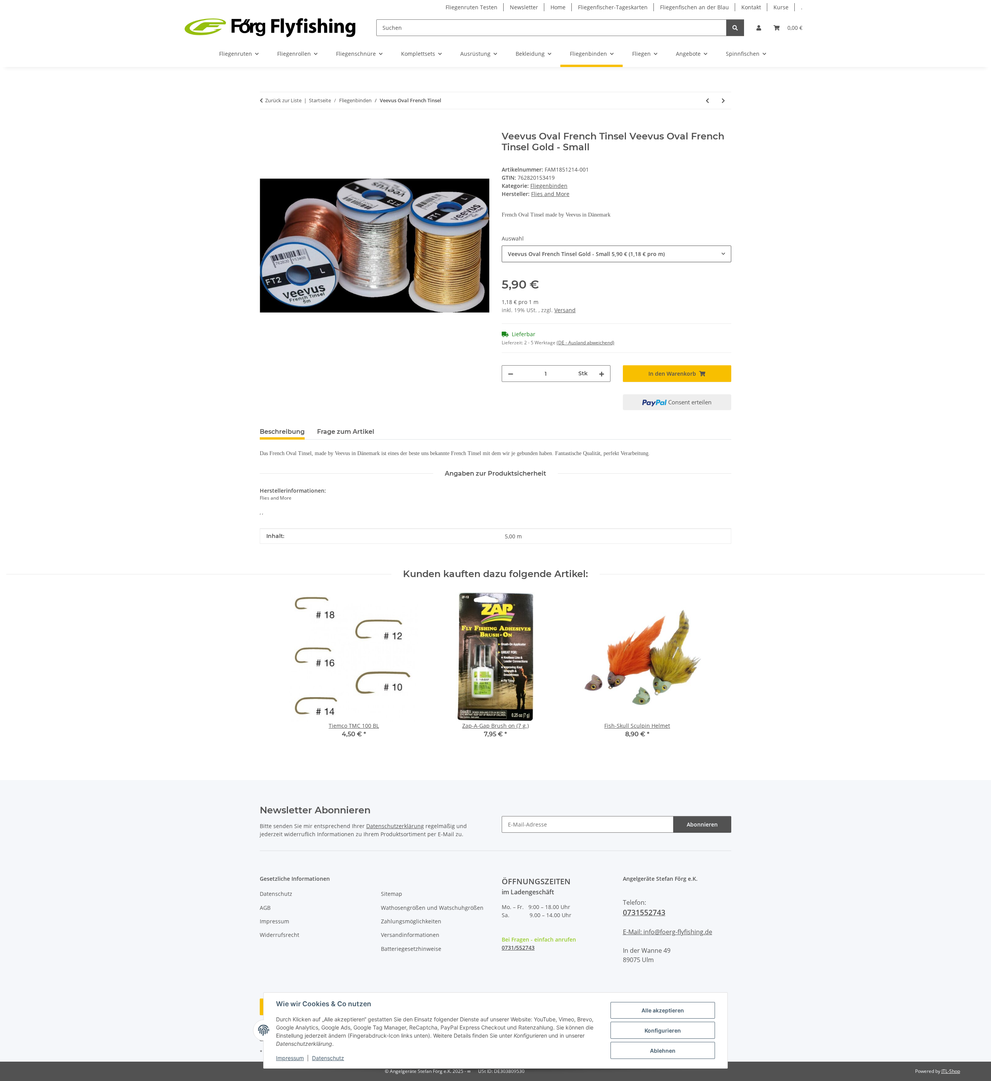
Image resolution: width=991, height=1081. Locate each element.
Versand (565, 310)
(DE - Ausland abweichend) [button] (585, 342)
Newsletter (524, 7)
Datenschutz (328, 1058)
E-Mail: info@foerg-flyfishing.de (667, 932)
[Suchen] (735, 27)
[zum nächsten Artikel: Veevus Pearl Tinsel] (723, 100)
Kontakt (751, 7)
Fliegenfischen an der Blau (694, 7)
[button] (758, 27)
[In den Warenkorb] (266, 126)
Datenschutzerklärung (395, 826)
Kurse (781, 7)
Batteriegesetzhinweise (411, 948)
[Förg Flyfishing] (270, 27)
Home (558, 7)
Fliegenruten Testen (471, 7)
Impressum (290, 1058)
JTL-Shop (950, 1071)
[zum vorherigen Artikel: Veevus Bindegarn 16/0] (707, 100)
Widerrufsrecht (279, 934)
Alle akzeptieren (662, 1010)
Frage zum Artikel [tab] (345, 431)
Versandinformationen (410, 934)
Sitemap (391, 893)
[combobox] (616, 254)
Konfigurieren (663, 1030)
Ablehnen (663, 1050)
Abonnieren (702, 824)
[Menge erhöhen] (601, 374)
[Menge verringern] (510, 374)
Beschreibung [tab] (282, 431)
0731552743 (644, 912)
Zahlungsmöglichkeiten (411, 921)
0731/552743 (518, 947)
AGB (265, 907)
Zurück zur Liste (283, 100)
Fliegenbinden (549, 185)
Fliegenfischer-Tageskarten (613, 7)
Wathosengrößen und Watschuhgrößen (432, 907)
